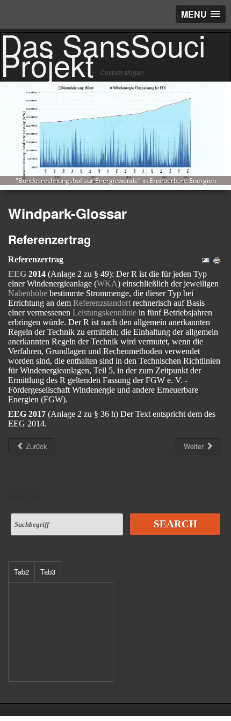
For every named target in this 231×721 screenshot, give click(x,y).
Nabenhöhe (27, 293)
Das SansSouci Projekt (103, 54)
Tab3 (47, 571)
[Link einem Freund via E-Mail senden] (205, 259)
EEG (17, 273)
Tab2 (21, 571)
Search (175, 523)
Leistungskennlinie (104, 312)
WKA (107, 283)
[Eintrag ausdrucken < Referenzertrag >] (217, 259)
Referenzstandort (102, 302)
